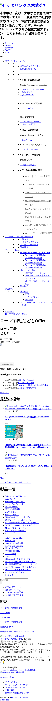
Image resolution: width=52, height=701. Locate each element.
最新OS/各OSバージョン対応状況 (35, 253)
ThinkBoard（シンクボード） (18, 517)
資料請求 (24, 247)
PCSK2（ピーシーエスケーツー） (20, 520)
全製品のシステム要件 (30, 66)
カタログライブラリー (30, 242)
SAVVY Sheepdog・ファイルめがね (20, 525)
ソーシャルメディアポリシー (18, 685)
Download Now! (7, 364)
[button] (3, 57)
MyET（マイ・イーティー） (18, 528)
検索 (2, 580)
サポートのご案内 (28, 270)
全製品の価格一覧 (28, 69)
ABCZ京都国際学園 (27, 388)
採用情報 (29, 299)
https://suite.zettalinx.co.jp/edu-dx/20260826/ (18, 670)
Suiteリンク (26, 92)
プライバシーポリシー (15, 687)
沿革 (27, 294)
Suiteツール (26, 140)
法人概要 (24, 291)
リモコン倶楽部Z (29, 124)
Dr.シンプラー (11, 533)
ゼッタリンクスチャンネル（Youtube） (17, 631)
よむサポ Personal (29, 149)
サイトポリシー (12, 682)
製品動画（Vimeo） (8, 627)
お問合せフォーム (13, 587)
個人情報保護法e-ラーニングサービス (22, 522)
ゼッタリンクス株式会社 (11, 608)
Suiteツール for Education (32, 89)
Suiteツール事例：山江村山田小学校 (34, 385)
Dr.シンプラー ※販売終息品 (38, 233)
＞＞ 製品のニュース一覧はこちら (15, 482)
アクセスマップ (32, 297)
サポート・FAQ (12, 250)
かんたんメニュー (26, 383)
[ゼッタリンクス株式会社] (23, 5)
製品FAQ (24, 286)
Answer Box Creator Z (30, 122)
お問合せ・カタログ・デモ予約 (19, 236)
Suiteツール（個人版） (15, 501)
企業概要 (9, 289)
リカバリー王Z (28, 165)
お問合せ (24, 239)
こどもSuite (5, 613)
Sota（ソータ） (12, 514)
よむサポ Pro (27, 95)
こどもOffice (26, 108)
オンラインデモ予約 (29, 245)
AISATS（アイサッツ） (15, 531)
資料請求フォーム (13, 590)
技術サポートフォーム (35, 273)
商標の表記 (10, 690)
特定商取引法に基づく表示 (17, 693)
